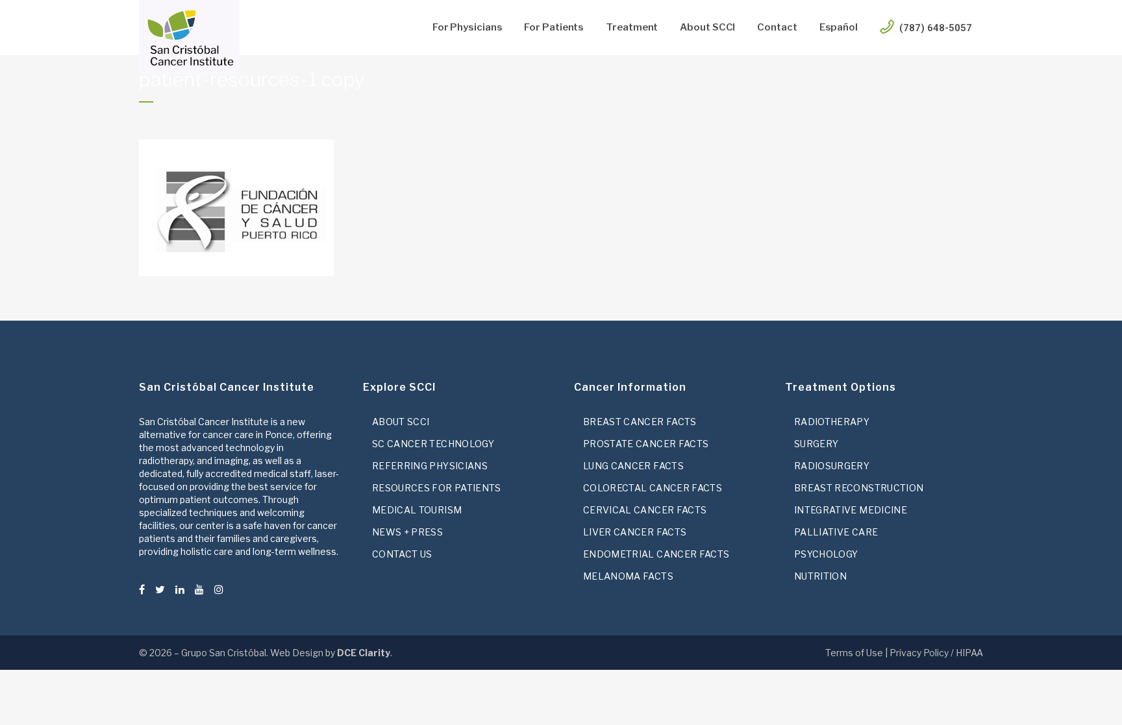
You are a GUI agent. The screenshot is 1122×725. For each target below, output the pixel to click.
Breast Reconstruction (858, 487)
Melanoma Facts (628, 576)
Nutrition (820, 576)
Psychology (826, 553)
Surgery (816, 443)
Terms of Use (854, 652)
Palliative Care (836, 531)
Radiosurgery (831, 465)
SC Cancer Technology (433, 443)
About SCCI (401, 421)
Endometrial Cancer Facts (656, 553)
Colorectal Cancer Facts (652, 487)
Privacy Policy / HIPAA (936, 652)
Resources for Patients (436, 487)
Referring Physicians (430, 465)
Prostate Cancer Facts (645, 443)
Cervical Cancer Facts (644, 509)
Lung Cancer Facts (633, 465)
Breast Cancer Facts (640, 421)
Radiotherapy (831, 421)
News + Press (407, 531)
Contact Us (402, 553)
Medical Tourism (417, 509)
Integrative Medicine (850, 509)
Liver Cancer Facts (634, 531)
